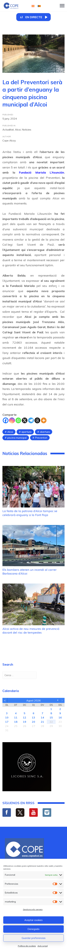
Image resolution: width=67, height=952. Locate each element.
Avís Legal (43, 946)
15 (51, 717)
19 (24, 721)
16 (60, 717)
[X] (24, 420)
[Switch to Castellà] (33, 6)
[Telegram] (31, 420)
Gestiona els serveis (33, 909)
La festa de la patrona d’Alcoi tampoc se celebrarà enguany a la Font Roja (29, 513)
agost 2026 (33, 700)
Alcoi (18, 129)
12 (24, 717)
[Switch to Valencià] (39, 6)
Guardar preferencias (34, 938)
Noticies (26, 129)
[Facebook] (5, 420)
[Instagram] (12, 420)
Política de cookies (27, 946)
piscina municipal (17, 437)
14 (42, 717)
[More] (44, 420)
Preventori (41, 437)
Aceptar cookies (33, 920)
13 (33, 717)
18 (15, 721)
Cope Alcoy (9, 140)
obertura (45, 431)
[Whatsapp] (18, 420)
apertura (26, 431)
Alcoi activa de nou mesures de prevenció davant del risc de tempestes (30, 630)
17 (6, 721)
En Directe (33, 17)
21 (42, 721)
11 (15, 717)
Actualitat (8, 129)
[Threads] (37, 420)
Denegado (33, 929)
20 (33, 721)
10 (6, 717)
